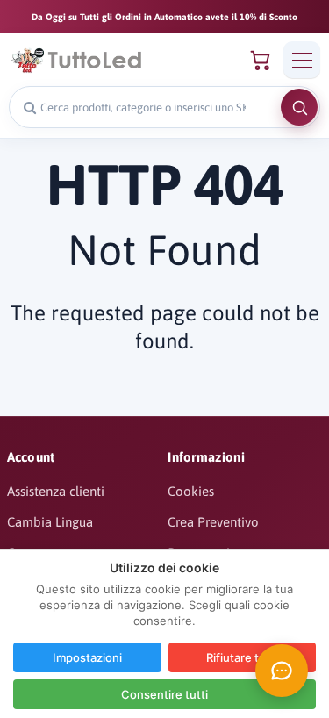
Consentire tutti (164, 694)
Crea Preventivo (213, 521)
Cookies (191, 491)
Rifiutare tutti (241, 657)
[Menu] (301, 59)
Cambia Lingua (50, 521)
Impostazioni (87, 657)
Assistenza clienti (55, 491)
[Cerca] (299, 107)
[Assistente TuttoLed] (281, 670)
